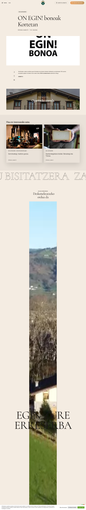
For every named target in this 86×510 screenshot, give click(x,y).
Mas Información (63, 507)
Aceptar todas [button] (81, 507)
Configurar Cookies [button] (72, 507)
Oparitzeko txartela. (43, 99)
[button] (4, 3)
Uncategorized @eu (21, 150)
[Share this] (14, 72)
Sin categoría (22, 11)
